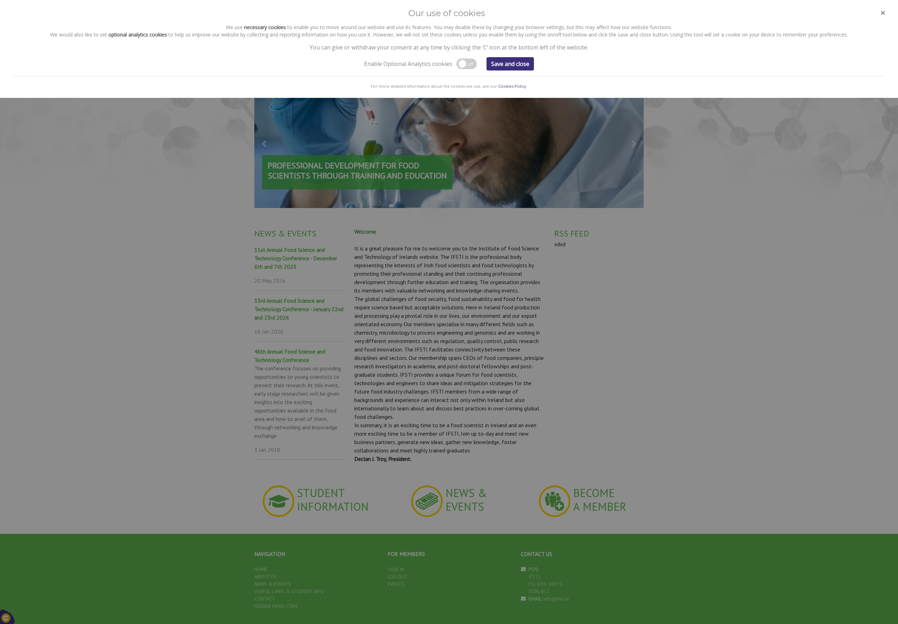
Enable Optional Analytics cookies (408, 64)
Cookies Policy (512, 86)
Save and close (510, 64)
